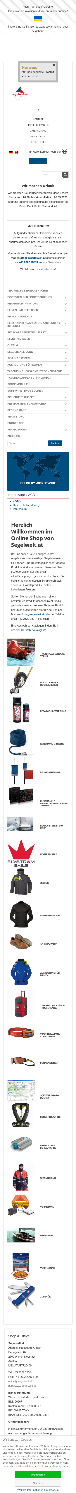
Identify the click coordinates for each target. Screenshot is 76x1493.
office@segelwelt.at (33, 257)
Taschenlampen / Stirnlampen (29, 377)
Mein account (38, 136)
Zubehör (13, 436)
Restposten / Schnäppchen (26, 403)
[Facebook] (38, 110)
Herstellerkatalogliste (33, 630)
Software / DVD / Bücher (25, 390)
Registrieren (38, 142)
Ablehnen (38, 1483)
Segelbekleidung (20, 351)
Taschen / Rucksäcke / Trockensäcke (34, 371)
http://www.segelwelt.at (22, 1385)
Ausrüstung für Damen (24, 364)
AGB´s (17, 501)
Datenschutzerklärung (26, 505)
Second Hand (16, 410)
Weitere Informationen (30, 1489)
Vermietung (16, 416)
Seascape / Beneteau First (26, 332)
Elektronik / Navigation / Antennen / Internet (33, 324)
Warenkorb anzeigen (64, 151)
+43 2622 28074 (28, 262)
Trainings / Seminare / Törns (28, 290)
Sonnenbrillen (18, 384)
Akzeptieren (38, 1474)
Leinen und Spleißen (22, 310)
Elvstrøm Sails (18, 338)
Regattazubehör (19, 316)
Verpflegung (17, 429)
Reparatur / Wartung (23, 303)
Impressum (20, 508)
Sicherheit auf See (20, 397)
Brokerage (15, 423)
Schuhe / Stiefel (19, 358)
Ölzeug (12, 345)
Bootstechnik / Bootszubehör (29, 297)
